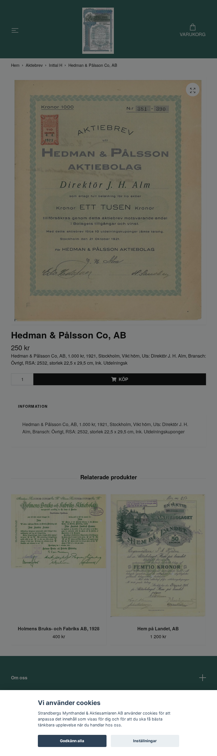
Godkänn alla (72, 741)
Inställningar (145, 741)
